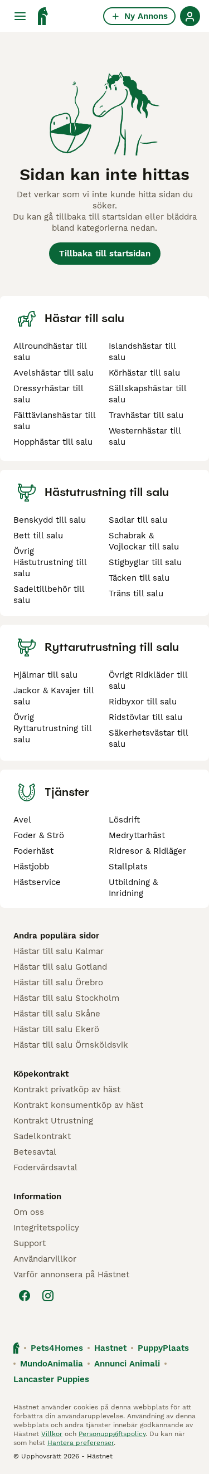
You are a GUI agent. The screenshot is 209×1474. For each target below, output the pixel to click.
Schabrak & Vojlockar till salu (144, 541)
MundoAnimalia (51, 1364)
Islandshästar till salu (142, 351)
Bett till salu (38, 536)
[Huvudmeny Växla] (20, 16)
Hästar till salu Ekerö (56, 1029)
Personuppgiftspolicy (112, 1434)
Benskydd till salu (49, 520)
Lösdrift (124, 820)
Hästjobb (31, 867)
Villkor (51, 1434)
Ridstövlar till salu (145, 717)
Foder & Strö (38, 835)
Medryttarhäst (137, 835)
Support (29, 1243)
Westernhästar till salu (145, 436)
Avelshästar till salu (53, 373)
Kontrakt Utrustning (53, 1121)
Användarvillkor (44, 1259)
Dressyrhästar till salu (48, 394)
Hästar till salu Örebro (58, 982)
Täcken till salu (139, 578)
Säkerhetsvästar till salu (148, 738)
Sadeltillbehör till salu (48, 594)
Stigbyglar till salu (145, 562)
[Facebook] (24, 1296)
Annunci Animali (127, 1364)
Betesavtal (34, 1152)
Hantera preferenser (80, 1443)
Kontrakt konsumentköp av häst (78, 1105)
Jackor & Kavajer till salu (53, 696)
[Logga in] (190, 16)
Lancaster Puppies (51, 1379)
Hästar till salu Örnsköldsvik (70, 1045)
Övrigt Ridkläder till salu (148, 680)
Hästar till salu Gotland (60, 967)
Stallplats (128, 867)
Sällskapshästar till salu (147, 394)
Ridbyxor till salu (143, 702)
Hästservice (37, 882)
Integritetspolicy (46, 1228)
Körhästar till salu (144, 373)
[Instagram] (48, 1296)
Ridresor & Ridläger (147, 851)
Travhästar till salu (146, 415)
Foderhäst (33, 851)
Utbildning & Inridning (133, 887)
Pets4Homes (57, 1348)
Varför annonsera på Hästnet (71, 1274)
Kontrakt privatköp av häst (66, 1089)
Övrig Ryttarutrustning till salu (52, 728)
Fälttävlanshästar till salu (54, 420)
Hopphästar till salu (53, 442)
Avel (22, 820)
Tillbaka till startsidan (104, 254)
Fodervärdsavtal (45, 1167)
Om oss (28, 1212)
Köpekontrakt (41, 1074)
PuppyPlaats (163, 1348)
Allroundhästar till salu (49, 351)
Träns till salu (136, 593)
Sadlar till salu (138, 520)
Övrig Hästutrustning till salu (49, 562)
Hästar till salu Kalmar (58, 951)
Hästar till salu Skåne (56, 1014)
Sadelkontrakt (42, 1136)
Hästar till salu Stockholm (66, 998)
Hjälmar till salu (45, 675)
